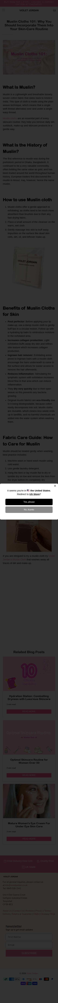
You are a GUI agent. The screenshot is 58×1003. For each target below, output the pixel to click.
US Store (34, 494)
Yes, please (29, 502)
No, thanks (29, 509)
